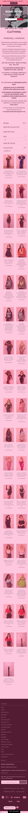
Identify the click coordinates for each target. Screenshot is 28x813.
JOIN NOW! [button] (20, 19)
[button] (26, 8)
